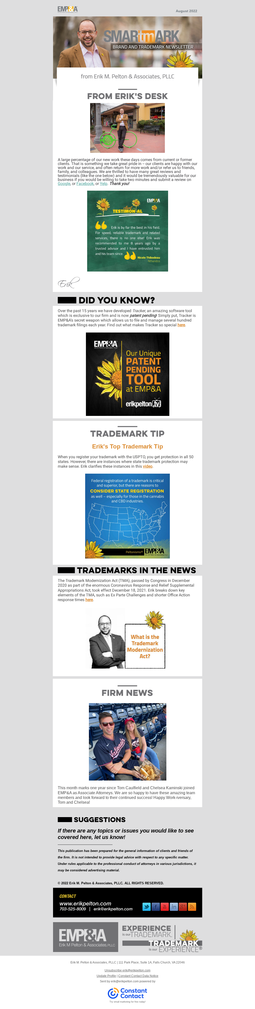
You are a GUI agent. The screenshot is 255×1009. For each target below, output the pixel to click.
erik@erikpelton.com (125, 981)
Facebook (85, 183)
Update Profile (106, 976)
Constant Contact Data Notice (138, 976)
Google (64, 183)
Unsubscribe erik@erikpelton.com (127, 970)
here (181, 325)
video (147, 466)
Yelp (103, 183)
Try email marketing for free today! (128, 1002)
